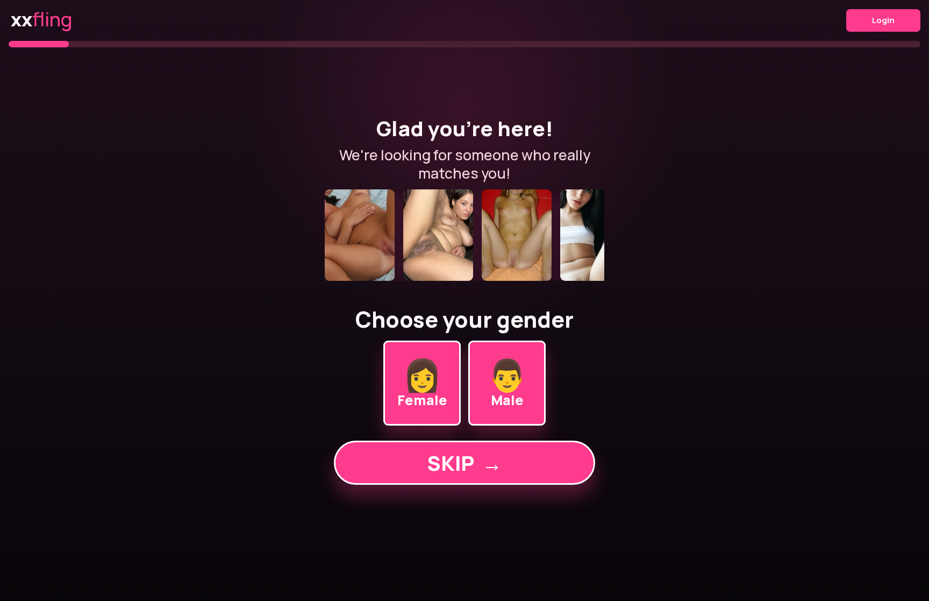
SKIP (464, 463)
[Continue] (464, 235)
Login (883, 20)
